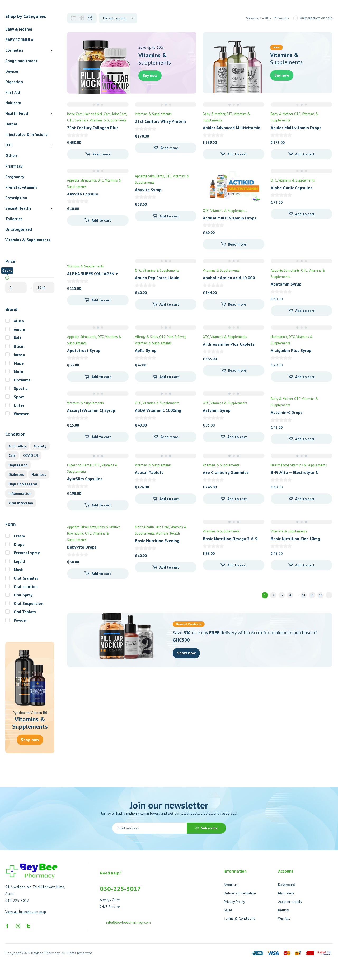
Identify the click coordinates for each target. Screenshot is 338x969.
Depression (17, 465)
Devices (12, 71)
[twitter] (28, 925)
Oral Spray (23, 595)
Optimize (22, 380)
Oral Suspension (28, 603)
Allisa (19, 321)
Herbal (11, 123)
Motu (18, 371)
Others (11, 155)
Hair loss (38, 474)
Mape (19, 363)
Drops (19, 544)
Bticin (19, 346)
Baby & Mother (18, 29)
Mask (18, 569)
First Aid (12, 92)
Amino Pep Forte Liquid (157, 277)
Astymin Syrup (217, 410)
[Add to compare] (256, 188)
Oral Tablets (25, 611)
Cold (12, 455)
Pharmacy (13, 166)
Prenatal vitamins (21, 187)
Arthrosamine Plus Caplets (229, 344)
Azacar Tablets (149, 472)
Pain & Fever (176, 337)
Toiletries (13, 218)
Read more (101, 154)
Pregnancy (14, 176)
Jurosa (19, 354)
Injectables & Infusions (26, 134)
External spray (27, 552)
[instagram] (18, 925)
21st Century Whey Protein (160, 121)
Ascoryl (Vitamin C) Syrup (91, 410)
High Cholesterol (22, 484)
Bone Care (75, 114)
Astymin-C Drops (287, 412)
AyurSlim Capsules (84, 478)
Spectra (21, 388)
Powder (20, 620)
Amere (19, 329)
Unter (19, 405)
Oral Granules (26, 578)
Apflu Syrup (146, 350)
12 (312, 595)
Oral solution (26, 586)
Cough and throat (21, 60)
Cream (19, 536)
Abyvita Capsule (82, 194)
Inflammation (19, 493)
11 (304, 595)
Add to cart (237, 154)
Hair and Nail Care (97, 114)
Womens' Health (168, 533)
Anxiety (40, 446)
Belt (17, 337)
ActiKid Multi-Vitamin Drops (229, 218)
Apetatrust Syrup (83, 350)
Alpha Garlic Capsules (291, 187)
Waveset (21, 413)
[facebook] (7, 925)
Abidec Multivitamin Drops (296, 127)
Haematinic (279, 337)
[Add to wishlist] (256, 177)
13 (320, 595)
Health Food (16, 113)
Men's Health (144, 527)
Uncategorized (18, 229)
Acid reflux (17, 446)
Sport (19, 396)
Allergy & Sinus (146, 337)
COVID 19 (30, 455)
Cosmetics (14, 50)
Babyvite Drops (82, 547)
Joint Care (119, 114)
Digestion (14, 81)
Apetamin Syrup (286, 284)
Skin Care (81, 120)
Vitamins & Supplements (27, 239)
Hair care (13, 102)
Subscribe (209, 828)
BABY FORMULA (19, 39)
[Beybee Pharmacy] (31, 871)
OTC (9, 145)
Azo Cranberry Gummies (226, 472)
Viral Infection (20, 503)
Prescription (16, 197)
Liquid (19, 561)
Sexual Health (18, 208)
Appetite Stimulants (81, 180)
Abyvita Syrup (148, 189)
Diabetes (16, 474)
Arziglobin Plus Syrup (291, 350)
